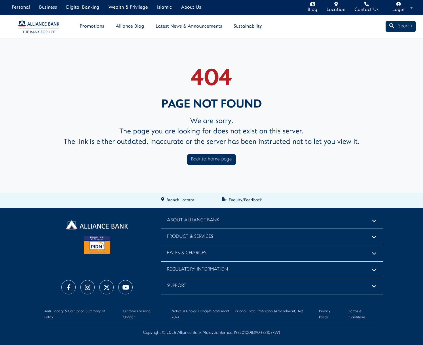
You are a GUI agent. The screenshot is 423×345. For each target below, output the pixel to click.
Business (48, 7)
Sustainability (248, 26)
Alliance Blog (130, 26)
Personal (21, 7)
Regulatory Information (197, 269)
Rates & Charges (186, 253)
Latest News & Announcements (189, 26)
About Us (191, 7)
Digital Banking (82, 7)
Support (176, 286)
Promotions (92, 26)
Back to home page (211, 159)
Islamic (164, 7)
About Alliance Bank (193, 220)
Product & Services (190, 236)
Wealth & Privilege (128, 7)
